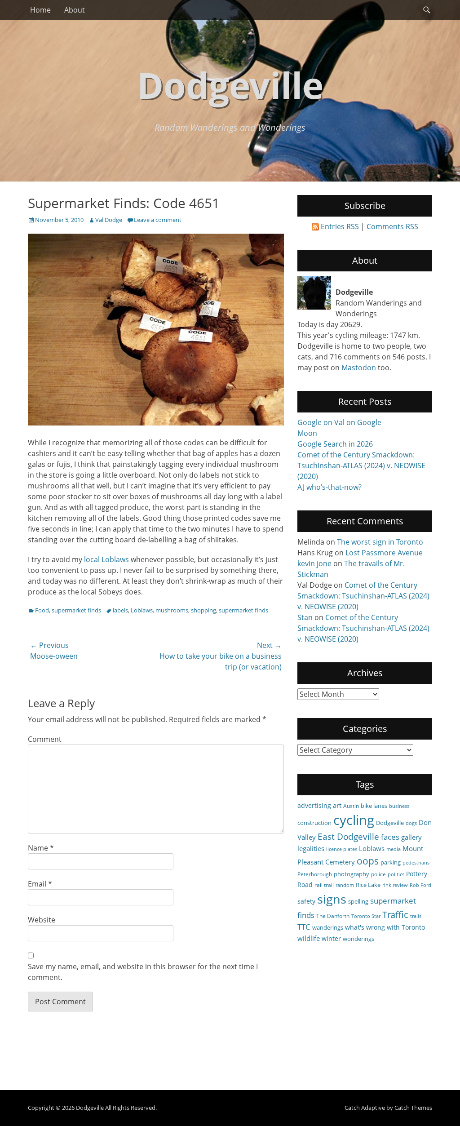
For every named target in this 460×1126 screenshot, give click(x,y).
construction (314, 823)
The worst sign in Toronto (380, 542)
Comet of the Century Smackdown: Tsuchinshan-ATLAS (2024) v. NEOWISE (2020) (361, 465)
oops (368, 860)
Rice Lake (368, 885)
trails (415, 916)
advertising (314, 805)
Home (40, 10)
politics (396, 874)
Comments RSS (392, 226)
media (393, 849)
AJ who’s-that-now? (329, 487)
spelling (358, 901)
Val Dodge (108, 220)
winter (331, 938)
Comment (45, 739)
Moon (307, 433)
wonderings (358, 939)
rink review (395, 885)
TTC (303, 927)
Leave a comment (157, 220)
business (399, 806)
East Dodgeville (348, 836)
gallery (411, 837)
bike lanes (374, 806)
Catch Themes (413, 1108)
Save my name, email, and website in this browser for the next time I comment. (143, 972)
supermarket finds (76, 610)
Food (42, 610)
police (378, 874)
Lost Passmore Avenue (384, 553)
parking (390, 862)
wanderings (327, 927)
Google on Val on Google (339, 422)
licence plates (341, 849)
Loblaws (142, 610)
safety (306, 901)
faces (390, 837)
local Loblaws (106, 559)
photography (351, 874)
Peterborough (314, 874)
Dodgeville (230, 84)
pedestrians (415, 863)
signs (331, 899)
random (345, 885)
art (337, 805)
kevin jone (314, 563)
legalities (310, 848)
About (74, 10)
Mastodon (358, 367)
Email (40, 884)
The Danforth (332, 915)
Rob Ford (420, 885)
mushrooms (171, 610)
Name (41, 848)
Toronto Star (365, 916)
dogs (411, 823)
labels (120, 610)
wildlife (308, 938)
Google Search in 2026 (335, 444)
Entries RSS (340, 226)
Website (41, 920)
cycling (353, 820)
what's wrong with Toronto (385, 927)
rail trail (324, 884)
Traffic (395, 915)
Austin (351, 805)
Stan (305, 617)
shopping (203, 610)
